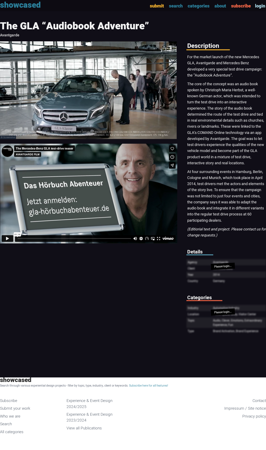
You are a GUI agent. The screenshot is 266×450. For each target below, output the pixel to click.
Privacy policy (254, 416)
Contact (259, 401)
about (220, 6)
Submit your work (15, 408)
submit (157, 6)
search (176, 6)
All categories (11, 432)
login (260, 6)
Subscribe (8, 401)
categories (198, 6)
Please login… (223, 266)
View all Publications (84, 428)
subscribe (241, 6)
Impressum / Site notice (245, 408)
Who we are (10, 416)
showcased (15, 380)
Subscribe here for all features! (148, 385)
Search (6, 424)
